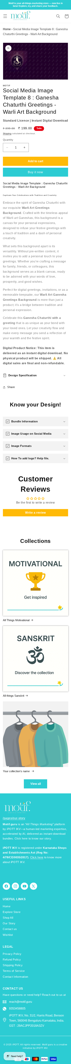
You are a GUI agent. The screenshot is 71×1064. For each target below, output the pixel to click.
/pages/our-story (14, 818)
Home (7, 29)
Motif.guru (47, 1045)
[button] (5, 16)
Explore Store (11, 912)
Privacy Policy (12, 953)
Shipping (7, 133)
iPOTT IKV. (42, 1048)
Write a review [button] (35, 512)
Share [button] (11, 387)
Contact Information (15, 976)
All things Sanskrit (13, 695)
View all (35, 783)
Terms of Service (14, 970)
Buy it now (35, 172)
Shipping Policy (13, 965)
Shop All (8, 917)
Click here (36, 857)
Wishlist (8, 934)
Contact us (10, 929)
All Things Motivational (16, 620)
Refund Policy (12, 959)
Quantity (8, 139)
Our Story (9, 923)
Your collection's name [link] (16, 771)
